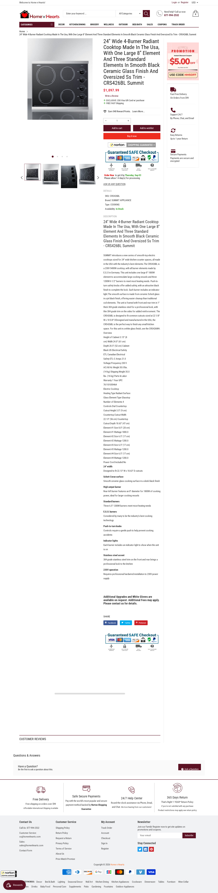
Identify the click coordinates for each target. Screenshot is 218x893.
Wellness (109, 24)
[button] (9, 874)
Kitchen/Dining (77, 24)
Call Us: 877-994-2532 (29, 827)
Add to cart (117, 128)
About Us (60, 853)
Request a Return (63, 838)
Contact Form (25, 850)
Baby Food (45, 886)
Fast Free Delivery (178, 94)
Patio (86, 886)
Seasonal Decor (75, 881)
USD (194, 2)
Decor (61, 24)
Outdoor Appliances (125, 886)
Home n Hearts (117, 864)
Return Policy (62, 833)
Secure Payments (178, 154)
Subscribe (189, 835)
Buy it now (132, 136)
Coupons (162, 24)
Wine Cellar (183, 881)
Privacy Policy (62, 843)
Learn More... (138, 111)
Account (105, 833)
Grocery (94, 24)
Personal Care (59, 886)
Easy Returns (176, 135)
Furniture (171, 881)
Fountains (108, 886)
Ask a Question (191, 769)
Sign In (104, 843)
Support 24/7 (176, 114)
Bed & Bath (50, 881)
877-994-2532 (171, 15)
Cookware (137, 881)
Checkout (105, 838)
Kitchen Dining (102, 881)
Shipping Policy (63, 827)
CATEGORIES (27, 24)
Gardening (96, 886)
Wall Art (89, 881)
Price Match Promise (65, 859)
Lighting (61, 881)
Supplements (75, 886)
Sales (150, 24)
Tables (161, 881)
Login (174, 2)
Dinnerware (150, 881)
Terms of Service (63, 848)
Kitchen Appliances (120, 881)
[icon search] (146, 13)
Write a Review (111, 95)
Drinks (34, 886)
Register (183, 2)
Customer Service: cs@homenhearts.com (30, 835)
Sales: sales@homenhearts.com (31, 843)
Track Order (178, 24)
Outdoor (123, 24)
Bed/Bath (137, 24)
